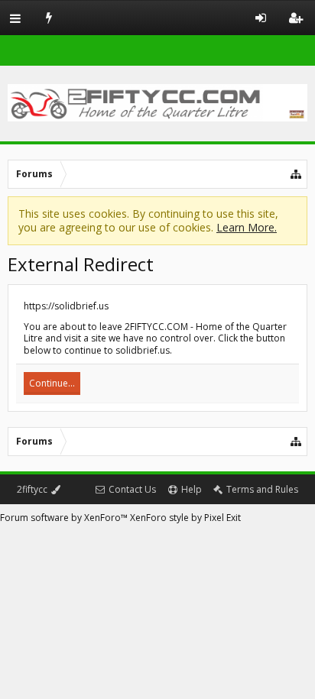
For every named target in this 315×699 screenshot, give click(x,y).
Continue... (52, 383)
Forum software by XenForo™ (65, 517)
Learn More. (246, 227)
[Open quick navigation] (297, 174)
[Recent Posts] (49, 18)
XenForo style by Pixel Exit (185, 517)
